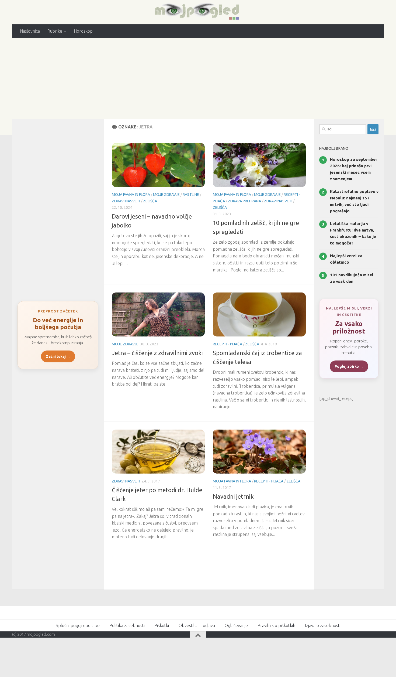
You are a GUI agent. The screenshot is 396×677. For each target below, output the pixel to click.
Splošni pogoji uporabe (78, 625)
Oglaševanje (236, 625)
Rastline (191, 194)
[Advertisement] (198, 78)
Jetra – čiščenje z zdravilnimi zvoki (157, 352)
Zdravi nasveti (126, 201)
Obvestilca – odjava (197, 625)
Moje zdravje (166, 194)
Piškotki (161, 625)
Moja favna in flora (131, 194)
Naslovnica (30, 31)
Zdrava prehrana (244, 201)
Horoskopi (83, 31)
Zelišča (150, 201)
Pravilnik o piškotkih (276, 625)
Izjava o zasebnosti (323, 625)
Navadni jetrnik (233, 496)
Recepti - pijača (227, 344)
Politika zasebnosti (127, 625)
